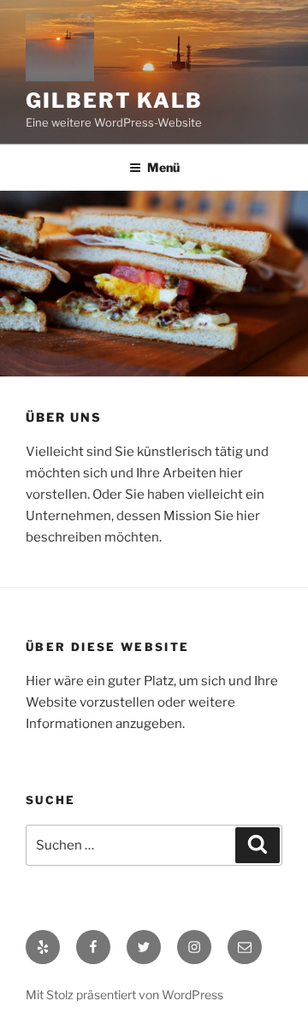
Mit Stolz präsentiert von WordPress (124, 994)
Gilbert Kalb (114, 100)
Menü (163, 167)
